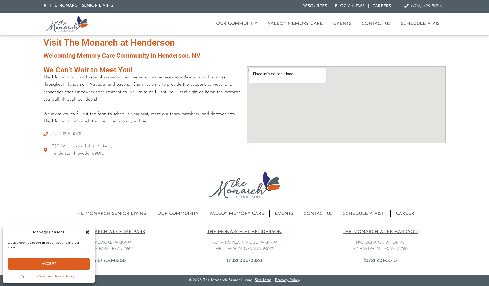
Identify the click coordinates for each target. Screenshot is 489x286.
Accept (49, 264)
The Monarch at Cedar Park (108, 232)
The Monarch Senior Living (111, 214)
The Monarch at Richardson (380, 232)
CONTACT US (376, 24)
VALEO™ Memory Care (295, 24)
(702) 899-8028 (244, 260)
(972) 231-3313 (380, 260)
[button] (87, 232)
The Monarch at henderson (244, 232)
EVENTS (342, 24)
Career (405, 214)
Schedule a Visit (422, 24)
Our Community (236, 24)
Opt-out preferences (36, 276)
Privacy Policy (64, 276)
